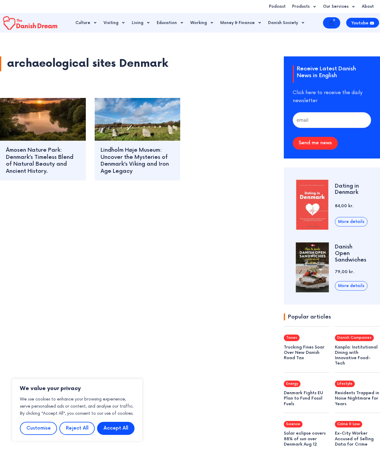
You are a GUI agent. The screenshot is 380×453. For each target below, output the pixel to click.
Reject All (77, 428)
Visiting (111, 22)
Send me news (315, 143)
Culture (82, 22)
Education (167, 22)
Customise (38, 428)
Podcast (277, 6)
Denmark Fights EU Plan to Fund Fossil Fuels (303, 398)
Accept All (116, 428)
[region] (77, 410)
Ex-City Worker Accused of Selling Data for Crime (354, 438)
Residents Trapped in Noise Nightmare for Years (357, 398)
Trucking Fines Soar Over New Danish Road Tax (304, 352)
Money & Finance (237, 22)
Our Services (336, 6)
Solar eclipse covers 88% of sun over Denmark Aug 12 (305, 438)
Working (198, 22)
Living (137, 22)
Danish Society (283, 22)
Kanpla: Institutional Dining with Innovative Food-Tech (356, 355)
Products (301, 6)
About (368, 6)
